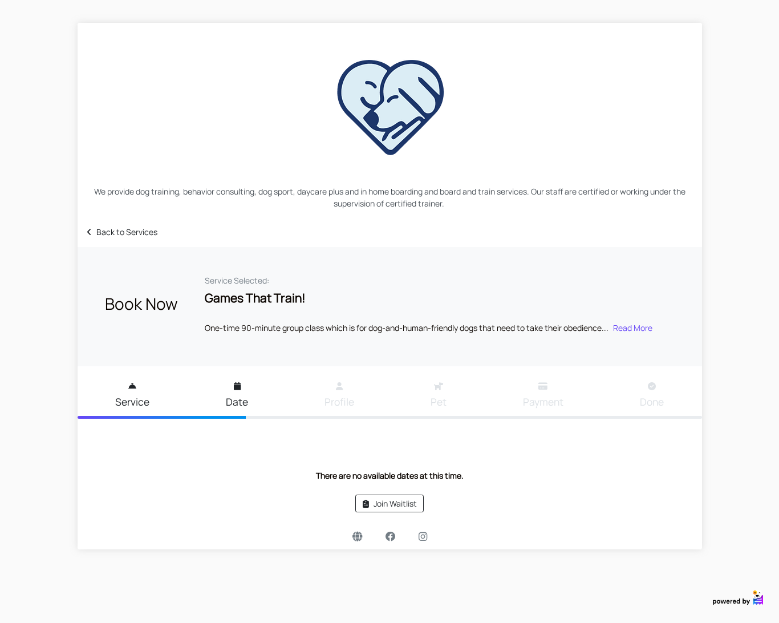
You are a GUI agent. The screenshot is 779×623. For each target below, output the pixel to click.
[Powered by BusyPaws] (738, 596)
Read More (632, 327)
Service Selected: (237, 280)
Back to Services (126, 231)
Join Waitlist (395, 503)
